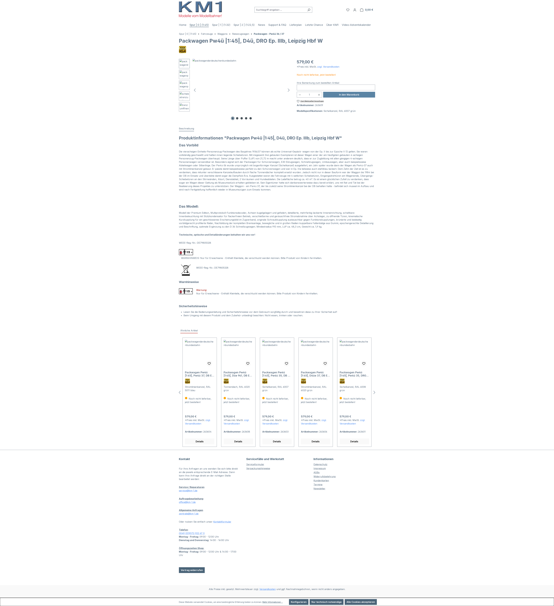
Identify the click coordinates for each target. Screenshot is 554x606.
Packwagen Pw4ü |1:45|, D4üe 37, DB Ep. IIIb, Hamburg (315, 374)
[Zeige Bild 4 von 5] (246, 118)
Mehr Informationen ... (272, 602)
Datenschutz (320, 464)
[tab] (186, 128)
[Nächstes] (289, 90)
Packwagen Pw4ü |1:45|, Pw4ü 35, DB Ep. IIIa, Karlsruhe (277, 374)
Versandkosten (267, 589)
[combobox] (280, 10)
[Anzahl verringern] (300, 95)
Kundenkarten (321, 480)
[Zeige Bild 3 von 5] (241, 118)
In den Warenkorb (349, 94)
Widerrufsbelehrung (325, 476)
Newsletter (319, 488)
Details (200, 441)
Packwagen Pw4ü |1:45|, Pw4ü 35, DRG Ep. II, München (353, 374)
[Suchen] (308, 10)
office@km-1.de (187, 502)
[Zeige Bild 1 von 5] (233, 118)
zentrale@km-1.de (189, 513)
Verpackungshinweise (258, 468)
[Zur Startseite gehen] (200, 9)
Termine (318, 484)
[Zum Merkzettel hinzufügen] (209, 363)
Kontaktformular (222, 521)
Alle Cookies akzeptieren (361, 602)
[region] (235, 90)
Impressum (320, 468)
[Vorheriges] (195, 90)
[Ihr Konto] (354, 10)
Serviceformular (255, 464)
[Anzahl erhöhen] (319, 95)
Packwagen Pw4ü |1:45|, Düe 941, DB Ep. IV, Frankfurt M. (238, 374)
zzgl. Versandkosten (328, 66)
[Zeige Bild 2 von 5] (237, 118)
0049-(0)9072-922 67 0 (192, 533)
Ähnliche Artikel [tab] (189, 330)
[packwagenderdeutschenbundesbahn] (242, 90)
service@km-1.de (188, 490)
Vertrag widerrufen (192, 570)
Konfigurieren (299, 602)
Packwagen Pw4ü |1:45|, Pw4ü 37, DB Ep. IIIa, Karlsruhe (199, 374)
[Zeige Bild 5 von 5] (250, 118)
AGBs (317, 472)
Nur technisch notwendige (326, 602)
